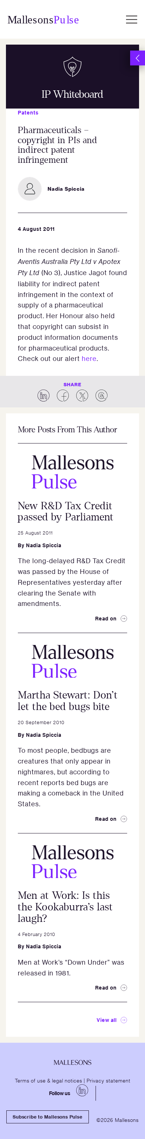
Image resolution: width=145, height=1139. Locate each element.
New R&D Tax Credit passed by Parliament (66, 511)
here (89, 358)
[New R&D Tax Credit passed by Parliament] (72, 471)
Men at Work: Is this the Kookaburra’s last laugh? (65, 907)
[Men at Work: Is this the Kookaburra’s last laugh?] (72, 861)
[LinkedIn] (82, 1090)
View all (107, 1019)
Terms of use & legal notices (48, 1080)
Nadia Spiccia (43, 545)
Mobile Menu (131, 19)
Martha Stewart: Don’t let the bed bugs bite (68, 701)
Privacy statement (108, 1080)
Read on (106, 618)
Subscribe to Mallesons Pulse (47, 1116)
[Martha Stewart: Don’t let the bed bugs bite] (72, 661)
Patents (28, 112)
